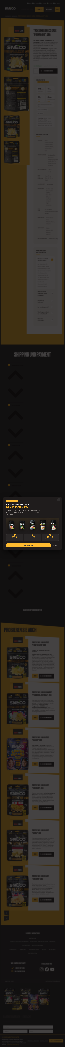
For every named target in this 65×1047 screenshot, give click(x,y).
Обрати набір (28, 545)
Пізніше (55, 545)
